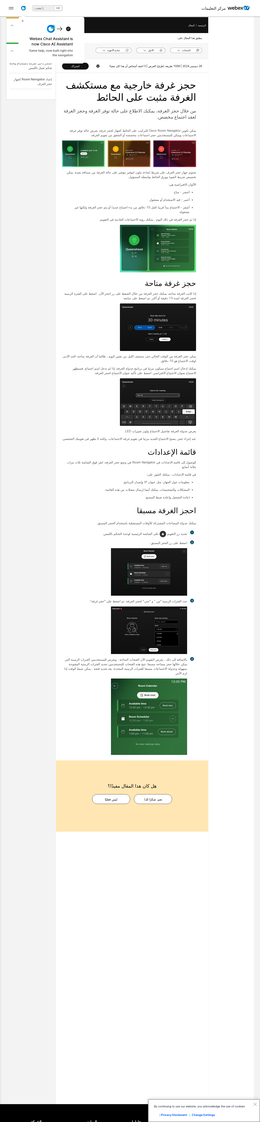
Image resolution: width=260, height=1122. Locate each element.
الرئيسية (202, 25)
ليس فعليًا (111, 799)
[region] (204, 1110)
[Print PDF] (96, 66)
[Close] (255, 1104)
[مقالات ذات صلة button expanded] (12, 51)
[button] (23, 8)
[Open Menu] (11, 8)
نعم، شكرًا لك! (153, 799)
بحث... (37, 8)
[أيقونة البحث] (42, 8)
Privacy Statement (174, 1114)
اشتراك (75, 66)
